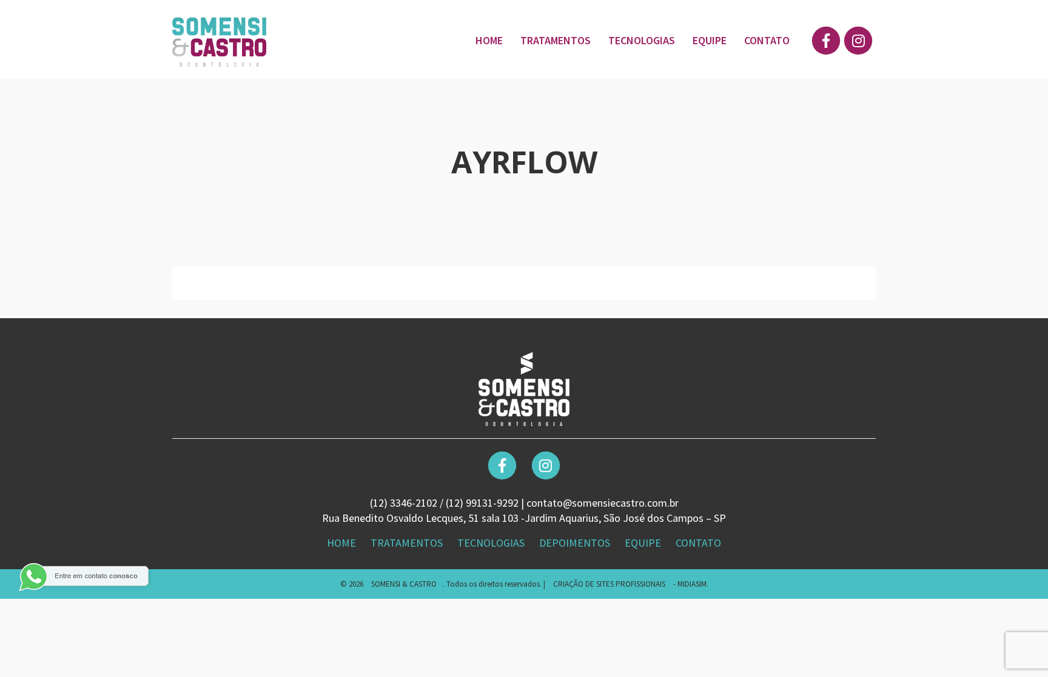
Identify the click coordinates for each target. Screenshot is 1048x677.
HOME (489, 40)
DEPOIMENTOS (576, 543)
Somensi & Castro (404, 584)
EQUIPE (710, 40)
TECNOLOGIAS (641, 40)
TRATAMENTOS (555, 40)
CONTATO (767, 40)
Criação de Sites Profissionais (609, 584)
